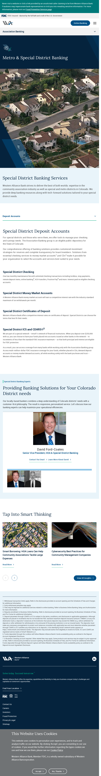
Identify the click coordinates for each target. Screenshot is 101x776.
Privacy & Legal (9, 720)
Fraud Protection (10, 716)
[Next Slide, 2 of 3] (14, 578)
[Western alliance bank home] (8, 23)
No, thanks (57, 771)
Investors (6, 712)
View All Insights (84, 578)
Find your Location (11, 688)
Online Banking (80, 23)
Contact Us (7, 704)
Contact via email (37, 459)
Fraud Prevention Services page (39, 9)
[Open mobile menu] (94, 23)
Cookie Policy (56, 750)
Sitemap (6, 724)
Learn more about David (58, 459)
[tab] (15, 478)
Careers (6, 708)
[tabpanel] (49, 438)
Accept (38, 771)
